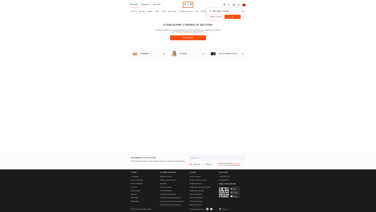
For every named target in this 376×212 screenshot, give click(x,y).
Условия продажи (166, 190)
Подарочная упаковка (197, 190)
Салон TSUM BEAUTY (196, 197)
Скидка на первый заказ (168, 194)
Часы (197, 11)
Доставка (163, 183)
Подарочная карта (196, 183)
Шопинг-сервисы (195, 176)
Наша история (135, 190)
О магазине (134, 176)
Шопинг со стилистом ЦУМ (198, 180)
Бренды (142, 11)
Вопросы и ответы (166, 176)
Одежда (150, 11)
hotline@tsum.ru (224, 180)
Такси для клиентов (196, 201)
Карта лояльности (196, 205)
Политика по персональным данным (172, 201)
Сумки (163, 11)
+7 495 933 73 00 (224, 176)
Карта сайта (135, 201)
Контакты (134, 187)
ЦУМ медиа (134, 197)
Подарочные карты (186, 11)
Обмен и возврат (165, 187)
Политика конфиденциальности (170, 197)
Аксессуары (172, 11)
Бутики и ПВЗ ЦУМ (136, 183)
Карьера (133, 194)
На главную (188, 38)
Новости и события (137, 180)
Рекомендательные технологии (170, 205)
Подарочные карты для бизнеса (200, 187)
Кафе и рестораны (196, 194)
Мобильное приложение (168, 180)
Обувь (157, 11)
